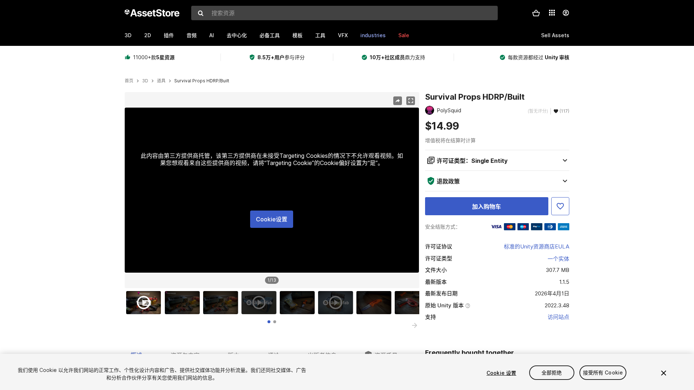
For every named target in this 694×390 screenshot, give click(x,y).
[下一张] (414, 325)
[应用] (552, 12)
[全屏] (410, 100)
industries (373, 35)
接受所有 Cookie (603, 373)
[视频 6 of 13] (337, 302)
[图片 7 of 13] (375, 302)
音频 (192, 35)
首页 (129, 80)
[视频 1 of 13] (145, 302)
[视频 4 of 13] (260, 302)
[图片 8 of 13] (414, 302)
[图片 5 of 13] (299, 302)
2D (147, 35)
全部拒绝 (551, 373)
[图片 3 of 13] (222, 302)
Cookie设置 (271, 219)
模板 (297, 35)
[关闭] (663, 373)
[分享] (397, 100)
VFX (343, 35)
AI (211, 35)
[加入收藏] (560, 206)
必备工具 (270, 35)
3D (128, 35)
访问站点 (558, 316)
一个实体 (558, 258)
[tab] (268, 321)
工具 (320, 35)
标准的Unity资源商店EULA (536, 246)
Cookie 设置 (501, 373)
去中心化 (237, 35)
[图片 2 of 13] (184, 302)
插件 (169, 35)
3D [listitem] (145, 80)
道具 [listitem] (161, 80)
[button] (536, 13)
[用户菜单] (565, 13)
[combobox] (344, 13)
